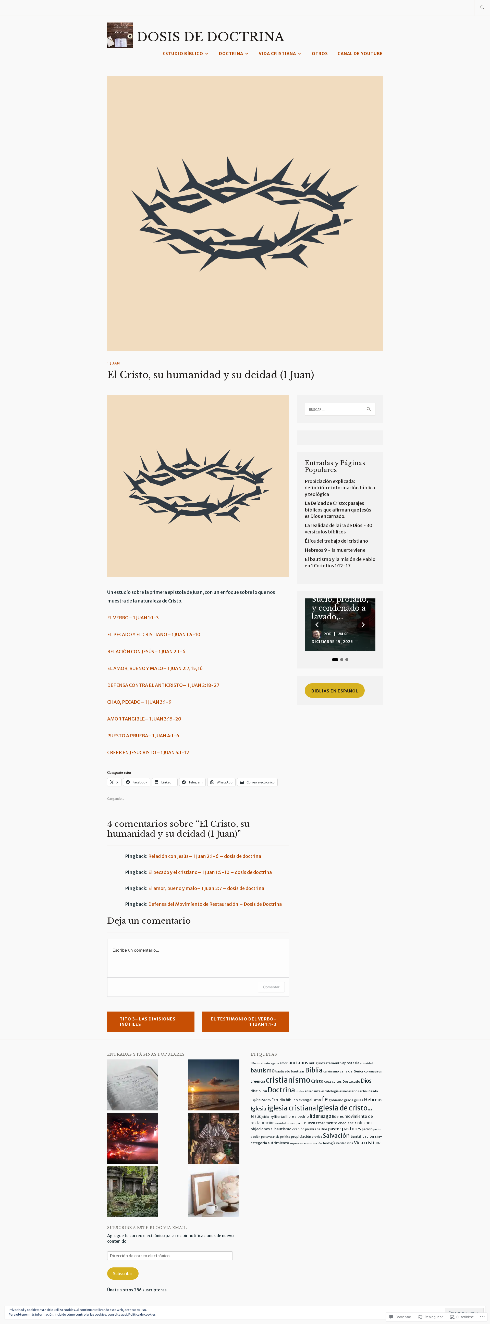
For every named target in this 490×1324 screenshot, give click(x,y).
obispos (365, 1122)
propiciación (301, 1136)
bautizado (282, 1071)
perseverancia (270, 1136)
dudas (300, 1091)
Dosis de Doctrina (210, 37)
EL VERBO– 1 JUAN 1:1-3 (133, 618)
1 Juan (113, 363)
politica (285, 1136)
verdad (341, 1143)
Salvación (336, 1135)
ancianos (298, 1063)
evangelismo (310, 1100)
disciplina (259, 1091)
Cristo (317, 1081)
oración (298, 1129)
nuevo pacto (295, 1123)
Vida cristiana (277, 53)
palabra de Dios (316, 1129)
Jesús (256, 1116)
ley (272, 1117)
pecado (367, 1129)
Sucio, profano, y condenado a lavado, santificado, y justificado (340, 608)
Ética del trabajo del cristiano (336, 541)
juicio (265, 1117)
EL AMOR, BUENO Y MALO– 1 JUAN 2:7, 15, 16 (155, 668)
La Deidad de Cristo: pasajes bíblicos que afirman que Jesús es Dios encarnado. (338, 509)
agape (275, 1063)
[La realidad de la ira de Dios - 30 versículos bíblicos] (132, 1139)
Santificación (362, 1136)
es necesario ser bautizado (358, 1091)
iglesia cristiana (291, 1108)
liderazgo (320, 1116)
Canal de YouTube (360, 53)
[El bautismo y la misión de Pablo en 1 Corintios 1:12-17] (213, 1192)
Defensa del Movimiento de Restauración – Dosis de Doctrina (215, 904)
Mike (343, 634)
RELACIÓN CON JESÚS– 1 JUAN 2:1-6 (146, 651)
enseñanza (313, 1091)
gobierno (335, 1100)
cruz (327, 1081)
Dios (366, 1081)
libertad (280, 1117)
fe (325, 1099)
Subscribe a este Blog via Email (147, 1227)
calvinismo (331, 1071)
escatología (330, 1091)
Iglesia (258, 1108)
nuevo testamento (320, 1123)
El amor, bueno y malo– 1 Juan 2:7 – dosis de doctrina (206, 888)
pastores (351, 1129)
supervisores (298, 1143)
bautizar (297, 1071)
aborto (265, 1063)
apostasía (350, 1063)
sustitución (314, 1143)
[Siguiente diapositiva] (363, 625)
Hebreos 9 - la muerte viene (335, 550)
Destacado (351, 1081)
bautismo (263, 1070)
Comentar (271, 987)
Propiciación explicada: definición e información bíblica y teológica (340, 487)
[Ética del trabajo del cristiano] (213, 1139)
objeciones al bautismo (271, 1129)
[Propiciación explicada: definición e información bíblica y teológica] (132, 1085)
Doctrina (231, 53)
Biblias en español (334, 690)
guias (358, 1100)
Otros (320, 53)
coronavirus (373, 1071)
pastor (334, 1128)
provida (317, 1136)
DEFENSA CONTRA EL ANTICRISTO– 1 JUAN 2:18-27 (163, 685)
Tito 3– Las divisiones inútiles (148, 1021)
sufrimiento (278, 1143)
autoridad (366, 1063)
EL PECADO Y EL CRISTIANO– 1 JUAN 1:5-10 (153, 634)
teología (329, 1143)
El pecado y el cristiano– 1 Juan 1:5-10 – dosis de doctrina (210, 872)
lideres (338, 1117)
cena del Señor (351, 1071)
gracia (348, 1100)
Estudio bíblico (183, 53)
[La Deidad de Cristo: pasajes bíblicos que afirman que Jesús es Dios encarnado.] (213, 1085)
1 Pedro (255, 1063)
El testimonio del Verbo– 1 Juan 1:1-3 (244, 1021)
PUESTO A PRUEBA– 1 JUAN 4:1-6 (143, 736)
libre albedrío (297, 1117)
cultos (337, 1081)
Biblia (314, 1070)
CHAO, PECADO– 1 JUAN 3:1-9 (139, 702)
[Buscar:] (482, 8)
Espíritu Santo (261, 1100)
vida (350, 1143)
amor (284, 1063)
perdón (255, 1136)
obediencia (347, 1123)
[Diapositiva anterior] (317, 625)
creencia (258, 1081)
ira (370, 1109)
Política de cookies (142, 1314)
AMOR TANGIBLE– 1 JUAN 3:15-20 (144, 719)
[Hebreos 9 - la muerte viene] (132, 1192)
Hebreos (373, 1100)
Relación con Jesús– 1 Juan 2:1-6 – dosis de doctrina (204, 856)
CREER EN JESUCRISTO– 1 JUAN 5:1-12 (148, 752)
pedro (377, 1129)
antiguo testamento (325, 1063)
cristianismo (288, 1080)
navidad (280, 1123)
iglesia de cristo (342, 1108)
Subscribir (122, 1273)
